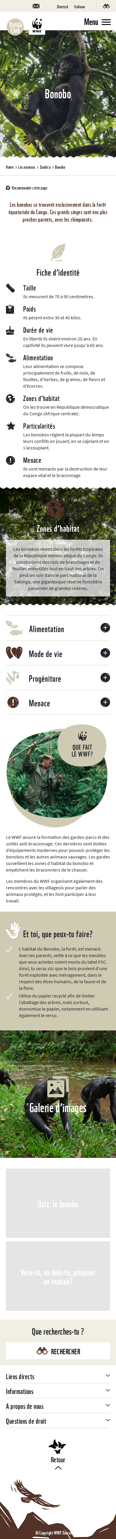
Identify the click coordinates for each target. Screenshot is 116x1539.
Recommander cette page (29, 187)
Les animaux (26, 166)
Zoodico (45, 166)
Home (10, 166)
